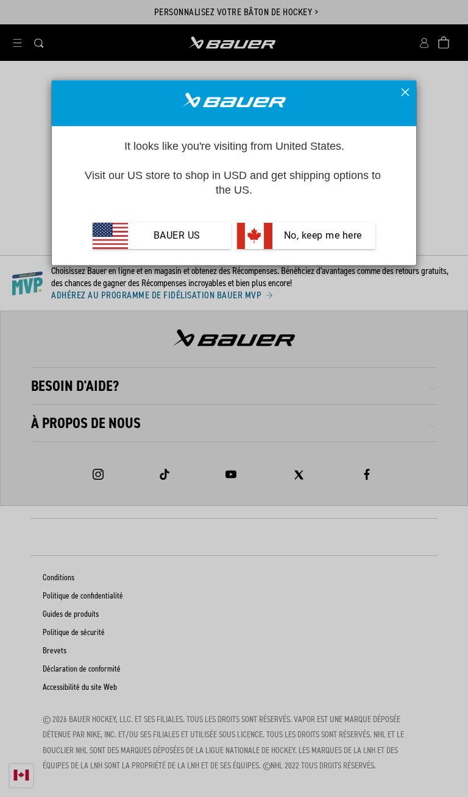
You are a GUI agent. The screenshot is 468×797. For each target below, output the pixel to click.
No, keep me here (321, 235)
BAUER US (177, 235)
